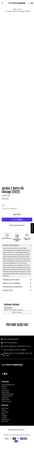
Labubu (4, 410)
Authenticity (5, 397)
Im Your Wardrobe (13, 435)
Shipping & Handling (7, 394)
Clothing (4, 417)
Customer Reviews (7, 396)
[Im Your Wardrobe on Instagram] (4, 374)
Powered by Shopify (24, 435)
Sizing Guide (5, 390)
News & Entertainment (8, 384)
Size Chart (5, 198)
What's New (5, 408)
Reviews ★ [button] (32, 228)
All (20, 9)
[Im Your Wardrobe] (17, 3)
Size (3, 205)
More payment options (17, 225)
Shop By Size (5, 419)
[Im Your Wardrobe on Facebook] (2, 374)
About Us (4, 386)
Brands (4, 414)
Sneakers (4, 415)
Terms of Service (6, 401)
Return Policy (5, 392)
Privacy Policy (6, 399)
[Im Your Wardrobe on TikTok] (7, 374)
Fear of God (5, 412)
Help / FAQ (5, 421)
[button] (17, 245)
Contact (4, 388)
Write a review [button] (17, 312)
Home (15, 9)
